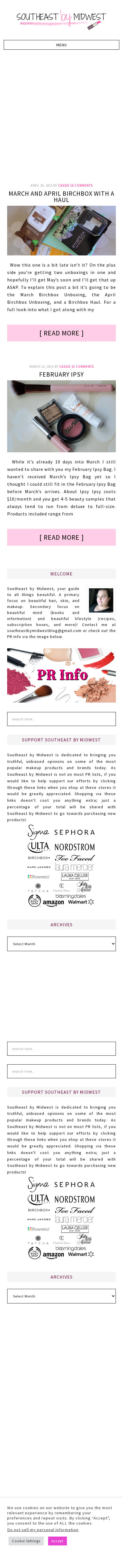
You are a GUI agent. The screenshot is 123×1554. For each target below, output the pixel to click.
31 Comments (83, 367)
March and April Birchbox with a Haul (61, 196)
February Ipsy (61, 374)
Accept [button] (57, 1541)
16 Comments (81, 185)
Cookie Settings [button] (26, 1541)
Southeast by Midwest (61, 20)
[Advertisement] (61, 119)
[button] (61, 45)
